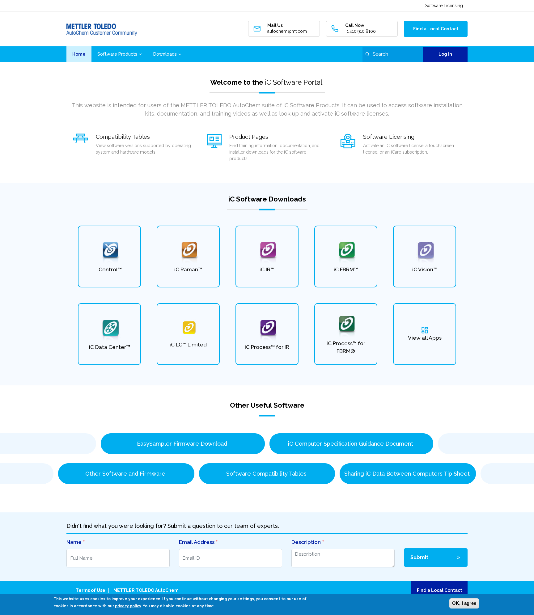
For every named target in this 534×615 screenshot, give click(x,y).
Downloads (165, 54)
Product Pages (248, 137)
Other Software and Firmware (126, 473)
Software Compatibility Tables (267, 473)
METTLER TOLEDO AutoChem (146, 590)
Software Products (117, 54)
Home (79, 54)
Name (74, 542)
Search (367, 54)
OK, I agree (464, 603)
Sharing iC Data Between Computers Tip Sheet (407, 473)
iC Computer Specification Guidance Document (351, 443)
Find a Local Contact (435, 28)
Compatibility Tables (123, 137)
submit (419, 557)
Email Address (196, 542)
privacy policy (128, 606)
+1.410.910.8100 (360, 31)
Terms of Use (90, 590)
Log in (445, 54)
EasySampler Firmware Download (183, 443)
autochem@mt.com (287, 31)
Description (306, 542)
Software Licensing (444, 5)
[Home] (101, 29)
